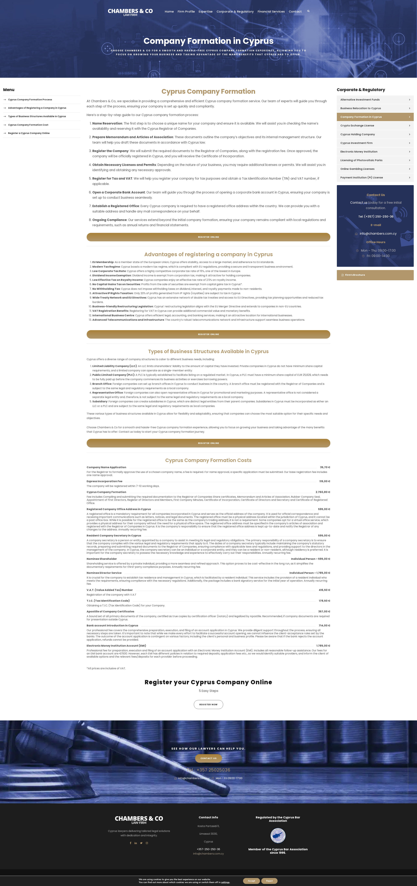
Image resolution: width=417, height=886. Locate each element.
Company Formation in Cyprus (361, 117)
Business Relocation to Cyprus (360, 108)
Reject (269, 880)
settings (225, 882)
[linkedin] (136, 843)
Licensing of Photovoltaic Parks (361, 160)
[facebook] (130, 843)
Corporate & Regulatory (235, 11)
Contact (295, 11)
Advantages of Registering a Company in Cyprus (37, 108)
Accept (251, 880)
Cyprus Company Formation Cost (28, 124)
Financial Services (271, 11)
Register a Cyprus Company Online (29, 133)
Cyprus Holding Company (357, 134)
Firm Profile (186, 11)
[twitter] (141, 843)
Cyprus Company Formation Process (30, 99)
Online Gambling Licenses (357, 169)
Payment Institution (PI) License (361, 177)
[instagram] (147, 843)
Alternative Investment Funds (360, 100)
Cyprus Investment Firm (356, 143)
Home (169, 11)
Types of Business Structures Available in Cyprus (37, 116)
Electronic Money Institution (358, 152)
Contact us (358, 202)
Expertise (206, 11)
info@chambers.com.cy (193, 778)
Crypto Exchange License (357, 125)
